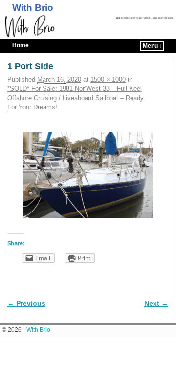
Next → (156, 303)
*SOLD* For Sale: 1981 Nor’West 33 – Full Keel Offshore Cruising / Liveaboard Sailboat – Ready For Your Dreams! (75, 98)
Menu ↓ (152, 45)
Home (20, 45)
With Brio (32, 7)
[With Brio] (88, 26)
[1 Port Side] (87, 175)
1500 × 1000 (108, 79)
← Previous (26, 303)
